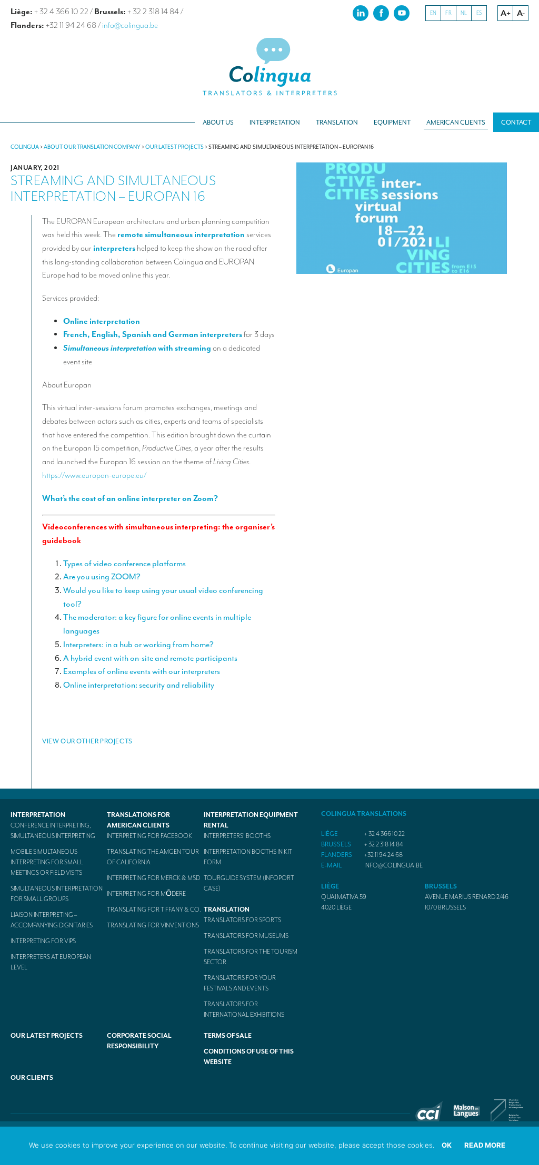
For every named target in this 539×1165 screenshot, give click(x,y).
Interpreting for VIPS (43, 941)
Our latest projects (47, 1035)
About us (218, 122)
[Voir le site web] (429, 1119)
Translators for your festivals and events (240, 983)
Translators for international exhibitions (244, 1009)
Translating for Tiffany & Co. (154, 909)
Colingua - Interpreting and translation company (269, 67)
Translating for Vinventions (153, 925)
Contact (516, 122)
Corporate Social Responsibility (139, 1040)
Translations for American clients (138, 820)
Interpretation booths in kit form (248, 856)
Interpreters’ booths (237, 836)
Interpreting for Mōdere (146, 894)
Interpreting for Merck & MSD (153, 878)
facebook (381, 12)
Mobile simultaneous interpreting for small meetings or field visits (47, 862)
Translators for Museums (246, 936)
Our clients (32, 1078)
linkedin (360, 12)
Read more (484, 1145)
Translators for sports (242, 920)
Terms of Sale (228, 1035)
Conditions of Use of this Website (249, 1056)
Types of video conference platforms (124, 563)
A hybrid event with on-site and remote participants (150, 658)
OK (447, 1145)
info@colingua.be (130, 25)
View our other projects (87, 741)
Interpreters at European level (51, 962)
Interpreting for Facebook (149, 836)
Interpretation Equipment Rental (251, 820)
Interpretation (274, 122)
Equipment (392, 122)
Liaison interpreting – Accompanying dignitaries (52, 920)
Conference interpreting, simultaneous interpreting (53, 830)
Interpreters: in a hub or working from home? (138, 644)
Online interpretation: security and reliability (138, 685)
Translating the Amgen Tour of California (153, 856)
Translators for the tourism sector (250, 956)
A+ (506, 13)
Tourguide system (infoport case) (249, 883)
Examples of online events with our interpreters (141, 671)
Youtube (402, 12)
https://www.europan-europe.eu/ (94, 475)
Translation (337, 122)
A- (521, 13)
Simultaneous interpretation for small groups (57, 893)
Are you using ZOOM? (102, 576)
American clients (455, 122)
